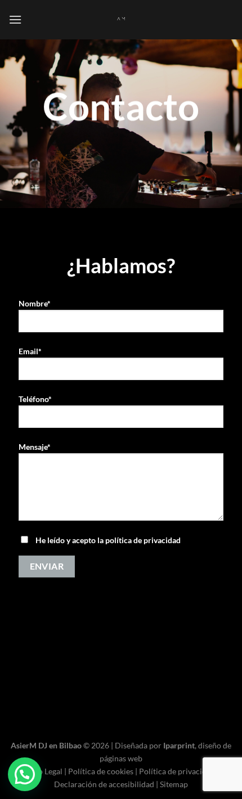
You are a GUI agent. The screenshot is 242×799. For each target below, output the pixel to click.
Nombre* (35, 303)
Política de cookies (100, 771)
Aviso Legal (43, 771)
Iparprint (179, 745)
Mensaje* (35, 447)
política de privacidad (143, 540)
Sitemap (174, 784)
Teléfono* (35, 399)
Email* (30, 351)
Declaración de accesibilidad (104, 784)
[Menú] (15, 19)
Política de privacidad (177, 771)
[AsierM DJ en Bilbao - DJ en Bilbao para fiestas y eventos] (121, 19)
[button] (25, 774)
